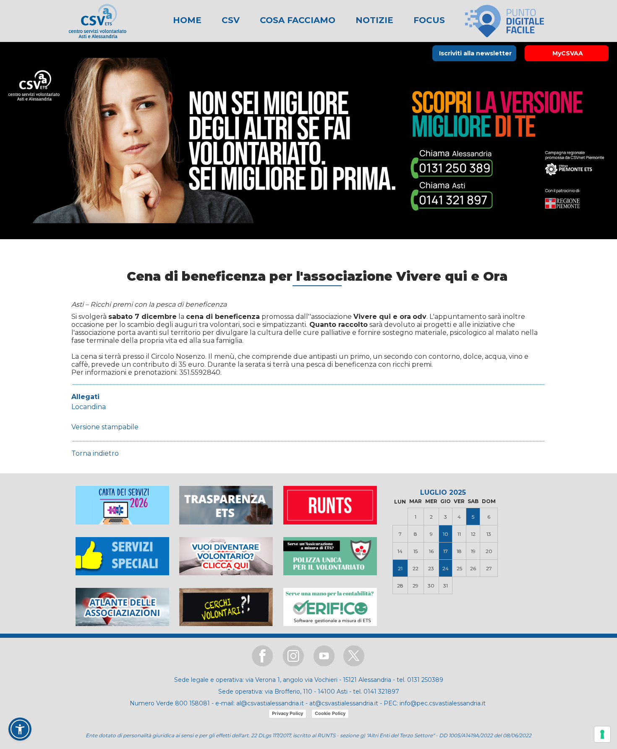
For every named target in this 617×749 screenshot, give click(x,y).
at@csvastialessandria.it (343, 703)
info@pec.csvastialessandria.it (443, 703)
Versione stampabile (105, 427)
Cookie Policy (330, 713)
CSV (229, 20)
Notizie (373, 20)
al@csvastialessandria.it (270, 703)
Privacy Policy (287, 713)
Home (187, 20)
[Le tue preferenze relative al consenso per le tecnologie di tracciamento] (602, 734)
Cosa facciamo (296, 20)
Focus (428, 20)
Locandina (88, 407)
